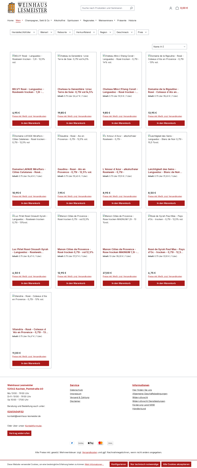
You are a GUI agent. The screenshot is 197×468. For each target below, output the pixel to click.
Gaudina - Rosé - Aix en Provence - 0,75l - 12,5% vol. (75, 171)
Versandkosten (89, 452)
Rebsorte (62, 32)
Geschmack (123, 32)
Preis (141, 32)
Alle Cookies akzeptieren (176, 464)
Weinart (44, 32)
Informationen (140, 385)
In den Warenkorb (30, 123)
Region (104, 32)
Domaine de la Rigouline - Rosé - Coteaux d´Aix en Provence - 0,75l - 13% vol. (164, 91)
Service (74, 385)
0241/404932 (15, 411)
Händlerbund (139, 408)
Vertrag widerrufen (19, 433)
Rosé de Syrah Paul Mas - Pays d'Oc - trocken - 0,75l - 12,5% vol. (166, 251)
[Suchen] (131, 8)
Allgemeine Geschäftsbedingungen (149, 393)
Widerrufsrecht (140, 397)
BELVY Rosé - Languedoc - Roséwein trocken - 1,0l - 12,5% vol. (28, 91)
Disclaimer (75, 401)
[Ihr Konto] (171, 8)
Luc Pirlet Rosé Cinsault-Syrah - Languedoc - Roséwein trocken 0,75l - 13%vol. (30, 251)
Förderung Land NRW (143, 405)
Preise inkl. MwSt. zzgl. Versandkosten (29, 116)
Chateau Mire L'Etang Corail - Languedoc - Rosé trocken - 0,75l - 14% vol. (120, 91)
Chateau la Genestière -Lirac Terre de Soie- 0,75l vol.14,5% (75, 90)
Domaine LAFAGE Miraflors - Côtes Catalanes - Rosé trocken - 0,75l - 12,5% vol (29, 171)
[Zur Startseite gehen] (27, 8)
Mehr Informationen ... (94, 464)
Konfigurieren (118, 464)
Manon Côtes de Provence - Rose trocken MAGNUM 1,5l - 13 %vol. (120, 251)
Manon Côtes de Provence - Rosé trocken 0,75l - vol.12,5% (76, 251)
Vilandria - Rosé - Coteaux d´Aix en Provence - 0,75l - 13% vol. (30, 331)
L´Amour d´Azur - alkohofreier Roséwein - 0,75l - (120, 171)
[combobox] (104, 8)
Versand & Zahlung (79, 397)
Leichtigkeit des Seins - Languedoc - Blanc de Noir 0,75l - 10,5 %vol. (164, 171)
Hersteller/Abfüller (21, 32)
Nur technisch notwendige (145, 464)
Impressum (75, 393)
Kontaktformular (33, 425)
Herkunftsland (83, 32)
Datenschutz (76, 390)
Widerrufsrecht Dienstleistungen (148, 401)
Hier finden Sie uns (142, 390)
